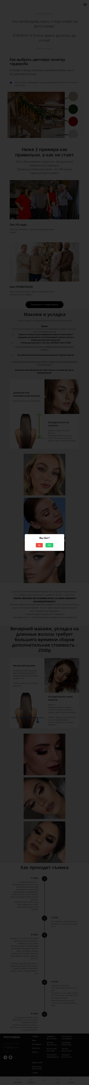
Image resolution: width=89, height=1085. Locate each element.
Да (39, 545)
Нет (49, 545)
